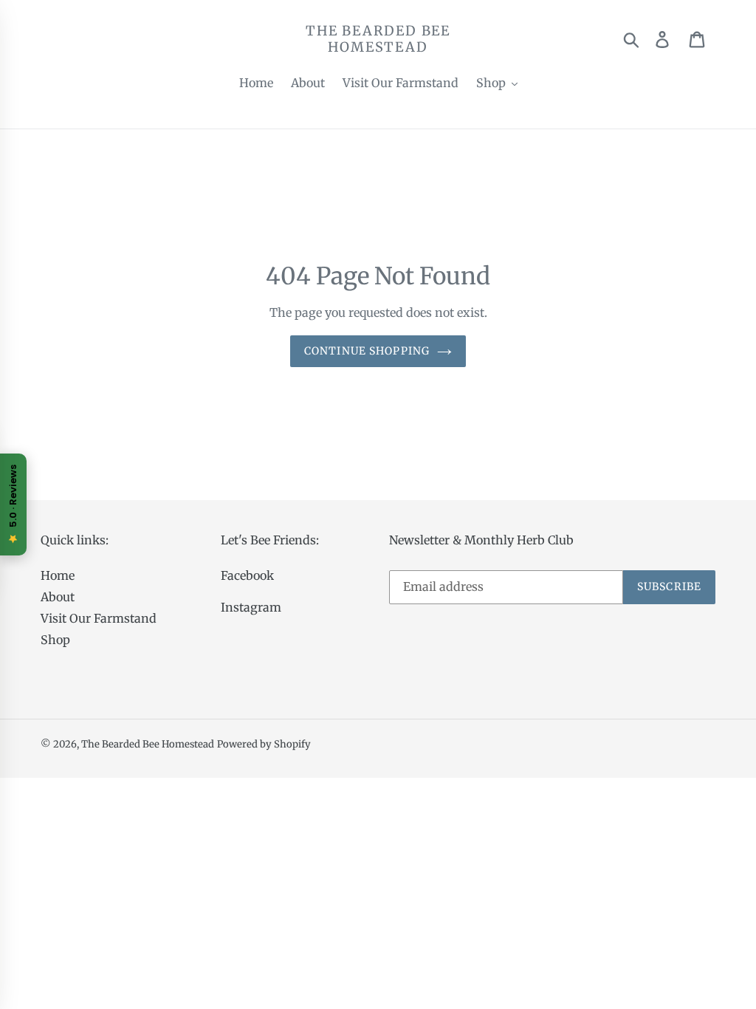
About (58, 596)
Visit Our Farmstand (99, 618)
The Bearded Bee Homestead (378, 39)
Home (58, 575)
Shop (55, 639)
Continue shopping (367, 351)
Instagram (251, 607)
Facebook (247, 575)
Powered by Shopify (264, 744)
